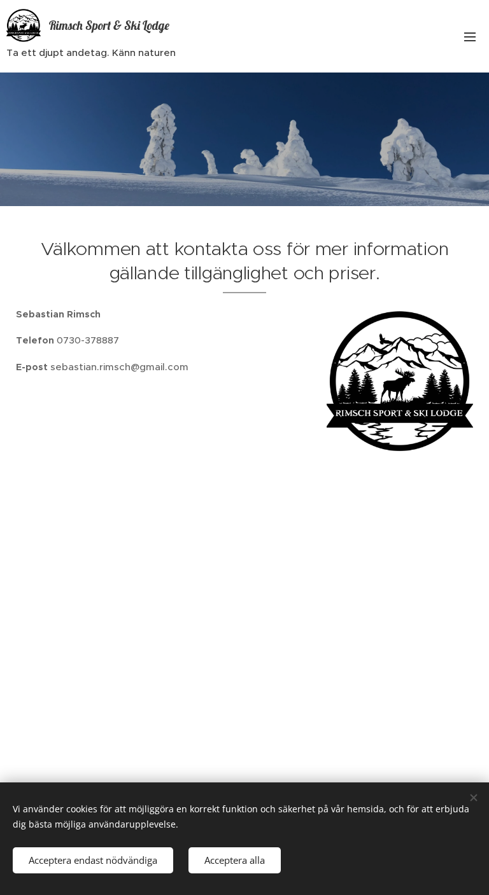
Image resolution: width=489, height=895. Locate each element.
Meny (470, 36)
